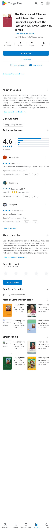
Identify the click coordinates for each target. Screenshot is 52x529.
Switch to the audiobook (13, 74)
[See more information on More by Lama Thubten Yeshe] (48, 300)
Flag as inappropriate (14, 295)
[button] (45, 45)
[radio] (6, 273)
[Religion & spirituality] (13, 124)
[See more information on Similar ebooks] (48, 337)
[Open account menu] (48, 3)
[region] (26, 44)
